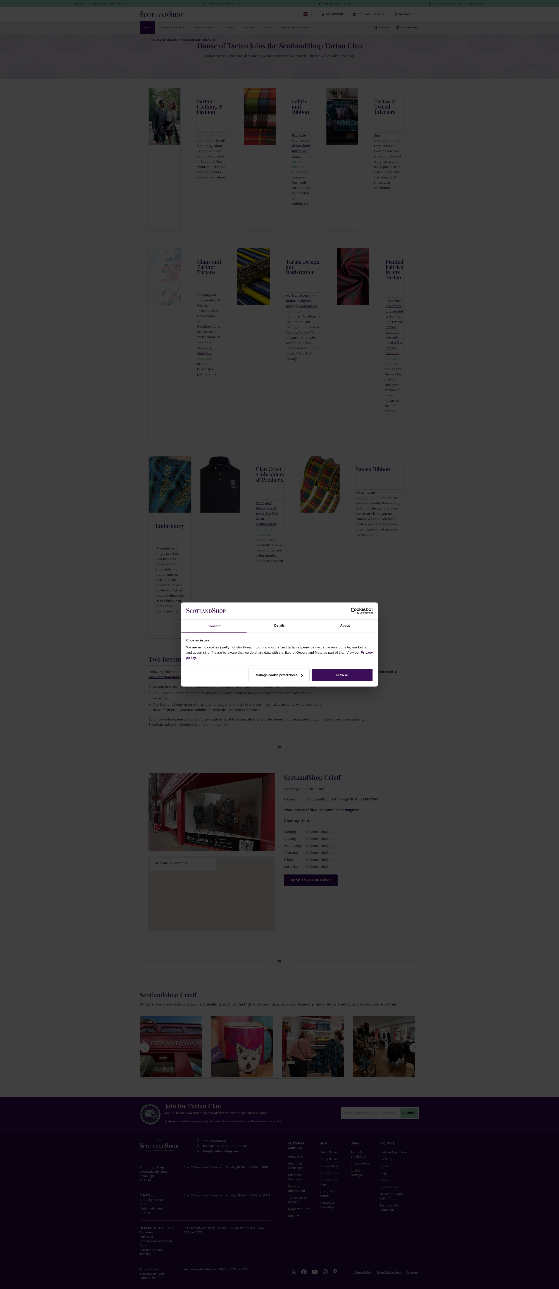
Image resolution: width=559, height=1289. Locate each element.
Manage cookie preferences (276, 675)
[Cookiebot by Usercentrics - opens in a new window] (354, 611)
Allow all (342, 675)
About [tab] (345, 625)
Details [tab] (279, 625)
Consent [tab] (214, 626)
